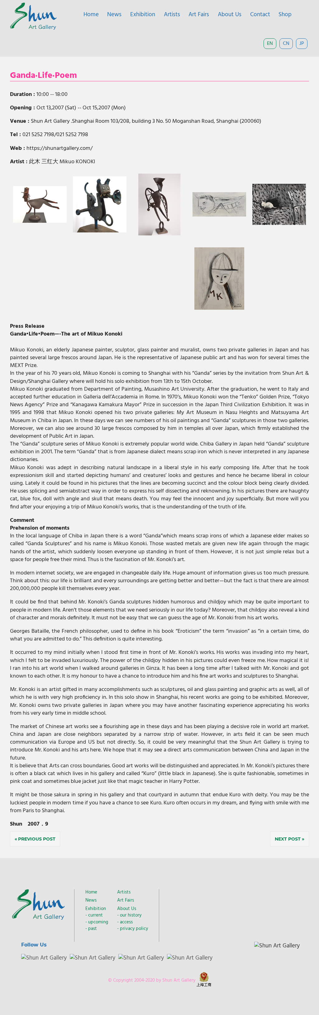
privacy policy (134, 928)
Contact (260, 14)
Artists (172, 14)
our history (130, 915)
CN (286, 44)
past (92, 928)
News (114, 14)
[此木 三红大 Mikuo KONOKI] (40, 221)
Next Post (288, 839)
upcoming (98, 922)
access (126, 922)
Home (91, 14)
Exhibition (142, 14)
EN (270, 44)
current (95, 915)
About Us (229, 14)
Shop (285, 14)
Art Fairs (198, 14)
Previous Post (36, 839)
